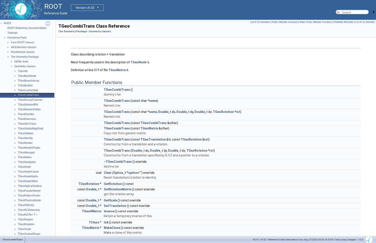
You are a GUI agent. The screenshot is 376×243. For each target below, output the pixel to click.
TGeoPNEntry (26, 205)
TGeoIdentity (25, 138)
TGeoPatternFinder (29, 195)
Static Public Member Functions (316, 22)
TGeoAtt (22, 71)
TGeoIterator (25, 142)
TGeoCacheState (28, 90)
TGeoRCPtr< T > (27, 214)
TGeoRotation (26, 224)
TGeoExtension (27, 119)
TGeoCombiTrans (28, 95)
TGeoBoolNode (27, 75)
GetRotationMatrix (117, 189)
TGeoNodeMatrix (28, 176)
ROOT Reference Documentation (27, 28)
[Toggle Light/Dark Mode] (373, 11)
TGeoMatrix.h (118, 70)
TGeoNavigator (27, 162)
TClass (94, 222)
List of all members (260, 22)
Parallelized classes (23, 52)
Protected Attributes (343, 22)
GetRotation (113, 184)
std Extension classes (23, 47)
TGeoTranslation (153, 139)
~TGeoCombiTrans (118, 161)
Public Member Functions (285, 22)
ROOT (7, 23)
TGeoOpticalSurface (30, 186)
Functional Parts (17, 37)
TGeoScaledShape (29, 233)
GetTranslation (115, 206)
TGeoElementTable (29, 109)
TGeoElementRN (28, 104)
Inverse (109, 211)
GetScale (110, 200)
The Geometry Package (25, 56)
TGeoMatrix (25, 157)
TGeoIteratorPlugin (29, 147)
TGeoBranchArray (28, 80)
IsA (106, 222)
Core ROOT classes (22, 42)
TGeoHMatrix (26, 133)
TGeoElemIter (26, 114)
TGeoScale (24, 229)
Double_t (164, 112)
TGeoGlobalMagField (30, 128)
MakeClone (112, 228)
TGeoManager (26, 152)
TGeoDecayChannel (30, 99)
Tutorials (12, 32)
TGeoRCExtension (29, 209)
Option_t (119, 172)
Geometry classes (24, 66)
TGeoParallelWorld (29, 190)
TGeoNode (24, 166)
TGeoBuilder (25, 85)
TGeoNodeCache (28, 171)
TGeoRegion (25, 219)
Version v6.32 (85, 7)
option (133, 172)
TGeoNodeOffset (28, 181)
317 (96, 70)
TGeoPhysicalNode (29, 200)
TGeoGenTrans (27, 123)
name (153, 100)
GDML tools (21, 61)
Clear (108, 172)
